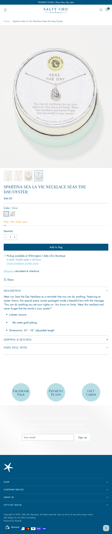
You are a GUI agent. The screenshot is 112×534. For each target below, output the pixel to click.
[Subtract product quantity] (6, 237)
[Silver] (6, 213)
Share (10, 280)
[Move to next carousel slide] (106, 370)
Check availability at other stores (23, 263)
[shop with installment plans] (56, 392)
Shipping (9, 271)
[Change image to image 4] (38, 175)
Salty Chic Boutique (30, 514)
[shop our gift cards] (91, 392)
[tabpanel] (57, 322)
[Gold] (12, 213)
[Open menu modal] (5, 10)
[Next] (81, 2)
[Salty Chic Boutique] (56, 10)
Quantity (8, 231)
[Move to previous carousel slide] (99, 370)
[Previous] (31, 2)
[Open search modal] (101, 10)
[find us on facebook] (21, 392)
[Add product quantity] (14, 237)
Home (7, 21)
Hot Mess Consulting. (26, 517)
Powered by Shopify (12, 520)
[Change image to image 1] (8, 175)
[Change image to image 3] (28, 175)
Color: (11, 208)
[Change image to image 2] (18, 175)
